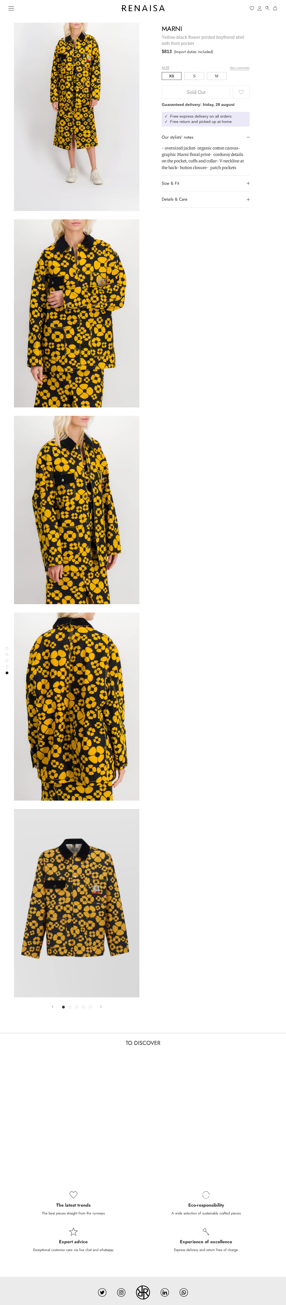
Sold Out (196, 92)
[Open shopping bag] (275, 8)
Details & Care (174, 199)
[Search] (267, 8)
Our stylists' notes (177, 137)
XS (171, 76)
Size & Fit (170, 183)
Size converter (240, 68)
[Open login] (260, 8)
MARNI (172, 29)
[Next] (101, 1006)
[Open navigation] (11, 8)
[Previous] (52, 1006)
